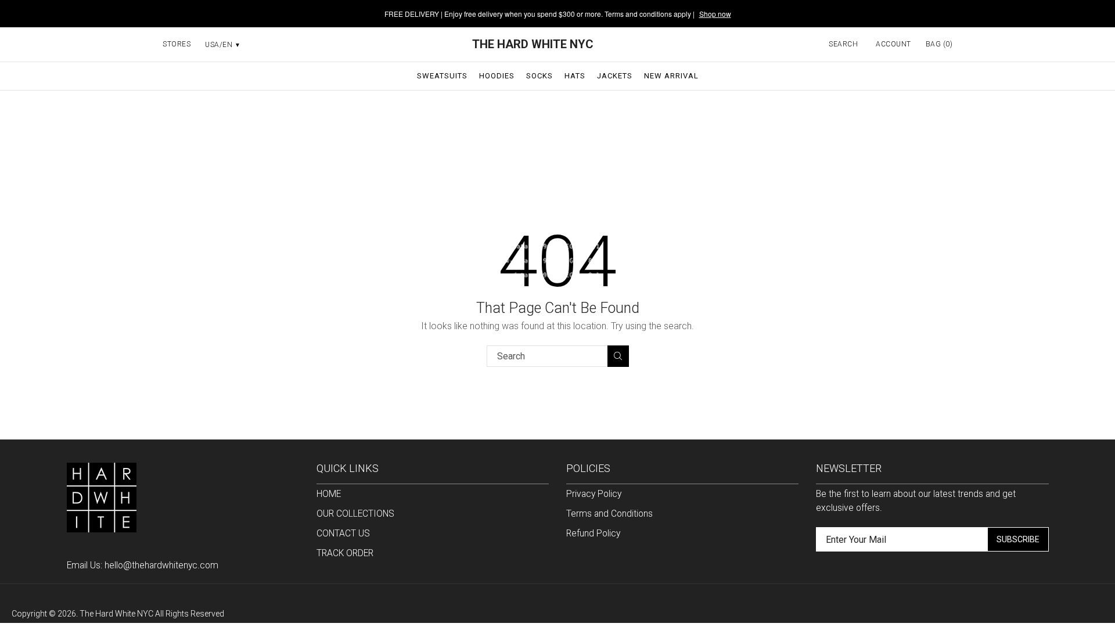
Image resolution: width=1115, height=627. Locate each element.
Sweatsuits (442, 75)
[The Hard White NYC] (101, 497)
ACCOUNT (893, 44)
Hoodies (497, 75)
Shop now (715, 14)
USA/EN (222, 45)
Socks (539, 75)
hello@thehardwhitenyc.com (161, 565)
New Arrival (671, 75)
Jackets (614, 75)
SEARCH (843, 44)
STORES (176, 44)
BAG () (939, 44)
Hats (574, 75)
